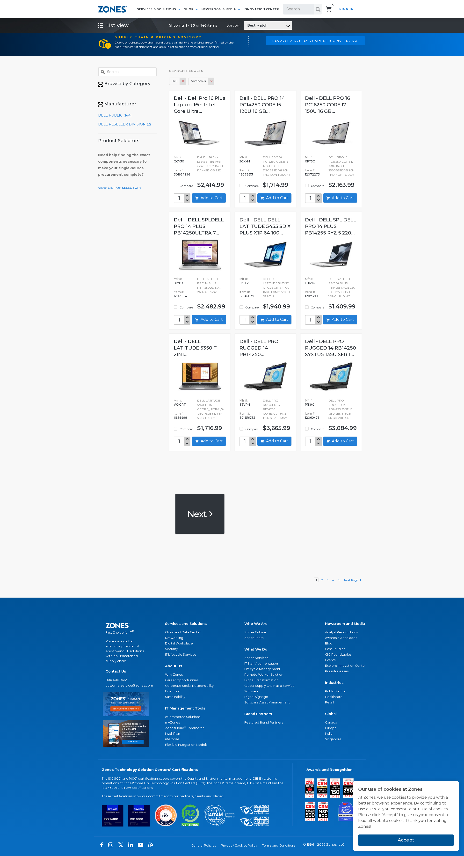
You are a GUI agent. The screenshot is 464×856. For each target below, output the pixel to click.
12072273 (312, 174)
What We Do (255, 649)
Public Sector (335, 691)
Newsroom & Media (219, 9)
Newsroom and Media (345, 624)
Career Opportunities (181, 680)
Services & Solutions (157, 9)
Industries (334, 682)
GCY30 (179, 161)
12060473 (312, 417)
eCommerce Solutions (182, 717)
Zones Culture (255, 632)
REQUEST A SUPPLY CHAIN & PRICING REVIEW (315, 40)
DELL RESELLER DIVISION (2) (124, 124)
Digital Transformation (261, 680)
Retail (329, 702)
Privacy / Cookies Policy (239, 845)
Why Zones (174, 674)
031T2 (244, 283)
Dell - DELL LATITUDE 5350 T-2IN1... (196, 347)
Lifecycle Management (262, 669)
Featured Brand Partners (263, 722)
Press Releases (336, 671)
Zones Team (254, 638)
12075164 (180, 296)
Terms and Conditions (278, 845)
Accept (406, 840)
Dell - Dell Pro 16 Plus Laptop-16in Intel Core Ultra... (199, 104)
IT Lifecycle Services (180, 654)
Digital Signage (256, 697)
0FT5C (310, 161)
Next (197, 513)
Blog (328, 643)
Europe (331, 728)
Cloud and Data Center (183, 632)
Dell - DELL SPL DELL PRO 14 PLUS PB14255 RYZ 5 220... (330, 226)
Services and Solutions (186, 624)
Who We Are (256, 624)
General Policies (203, 845)
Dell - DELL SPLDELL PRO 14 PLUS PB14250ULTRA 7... (199, 226)
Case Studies (335, 649)
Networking (174, 638)
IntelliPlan (172, 733)
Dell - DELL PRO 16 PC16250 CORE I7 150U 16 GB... (327, 104)
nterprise (172, 739)
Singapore (333, 739)
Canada (331, 722)
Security (171, 649)
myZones (172, 722)
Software (251, 691)
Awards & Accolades (341, 638)
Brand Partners (258, 714)
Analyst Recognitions (341, 632)
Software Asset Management (267, 702)
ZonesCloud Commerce (185, 728)
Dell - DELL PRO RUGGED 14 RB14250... (258, 347)
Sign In (346, 9)
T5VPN (244, 404)
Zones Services (256, 658)
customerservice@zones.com (126, 685)
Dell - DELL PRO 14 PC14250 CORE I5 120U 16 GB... (262, 104)
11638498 (180, 417)
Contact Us (116, 671)
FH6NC (310, 283)
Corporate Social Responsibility (189, 686)
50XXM (244, 161)
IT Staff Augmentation (261, 663)
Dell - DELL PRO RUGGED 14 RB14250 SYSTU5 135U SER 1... (330, 347)
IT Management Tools (185, 708)
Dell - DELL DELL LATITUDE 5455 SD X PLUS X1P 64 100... (265, 226)
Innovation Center (261, 9)
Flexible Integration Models (186, 744)
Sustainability (175, 697)
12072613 (246, 174)
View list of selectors (120, 188)
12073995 (312, 296)
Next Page (352, 580)
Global (331, 714)
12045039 (246, 296)
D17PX (178, 283)
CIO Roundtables (338, 654)
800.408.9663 (116, 680)
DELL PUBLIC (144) (114, 115)
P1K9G (309, 404)
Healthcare (333, 697)
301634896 (182, 174)
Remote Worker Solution (263, 674)
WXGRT (180, 404)
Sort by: (247, 25)
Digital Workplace (179, 643)
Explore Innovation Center (345, 665)
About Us (173, 666)
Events (330, 660)
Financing (172, 691)
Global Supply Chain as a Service (269, 686)
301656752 (247, 417)
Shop (189, 9)
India (329, 733)
